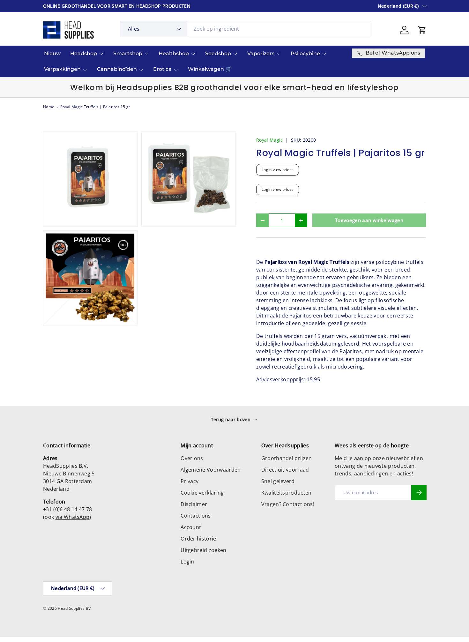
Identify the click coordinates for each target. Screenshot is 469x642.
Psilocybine (305, 53)
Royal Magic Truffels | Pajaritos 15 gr (95, 107)
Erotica (162, 69)
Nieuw (52, 53)
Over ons (192, 458)
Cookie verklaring (202, 492)
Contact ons (196, 515)
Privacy (189, 481)
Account (191, 527)
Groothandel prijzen (286, 458)
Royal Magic (269, 140)
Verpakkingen (62, 69)
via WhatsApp (73, 516)
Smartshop (127, 53)
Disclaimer (194, 504)
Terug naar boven (231, 419)
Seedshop (218, 53)
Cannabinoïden (117, 69)
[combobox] (245, 28)
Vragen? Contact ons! (287, 504)
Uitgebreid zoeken (203, 550)
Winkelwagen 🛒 (210, 69)
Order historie (198, 538)
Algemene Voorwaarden (211, 469)
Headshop (83, 53)
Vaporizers (260, 53)
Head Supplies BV (74, 608)
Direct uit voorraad (285, 469)
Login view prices (278, 169)
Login (187, 561)
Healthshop (174, 53)
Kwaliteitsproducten (286, 492)
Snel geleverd (278, 481)
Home (48, 107)
